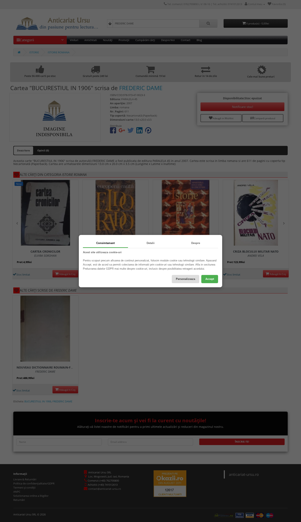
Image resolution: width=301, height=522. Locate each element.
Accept (209, 278)
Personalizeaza (185, 278)
